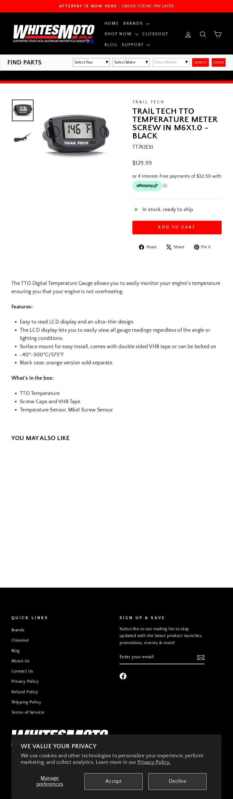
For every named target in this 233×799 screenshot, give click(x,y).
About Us (20, 661)
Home (112, 23)
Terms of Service (27, 712)
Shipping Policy (26, 702)
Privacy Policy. (154, 762)
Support (133, 45)
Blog (111, 45)
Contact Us (22, 671)
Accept (113, 781)
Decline (177, 781)
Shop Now (119, 34)
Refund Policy (24, 691)
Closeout (155, 34)
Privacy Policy (25, 681)
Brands (134, 23)
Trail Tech (148, 102)
